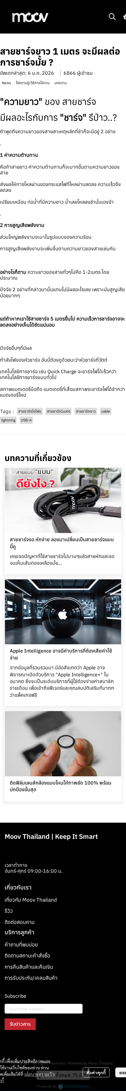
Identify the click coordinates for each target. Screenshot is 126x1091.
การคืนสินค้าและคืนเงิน (29, 967)
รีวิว (9, 910)
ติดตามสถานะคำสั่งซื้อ (27, 955)
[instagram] (20, 1044)
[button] (112, 16)
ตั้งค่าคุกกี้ (96, 1072)
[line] (42, 1044)
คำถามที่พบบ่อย (21, 944)
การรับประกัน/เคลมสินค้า (31, 978)
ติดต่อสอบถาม (20, 922)
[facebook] (9, 1044)
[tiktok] (53, 1044)
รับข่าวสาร (20, 1024)
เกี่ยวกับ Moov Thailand (31, 899)
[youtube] (31, 1044)
